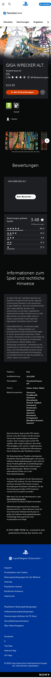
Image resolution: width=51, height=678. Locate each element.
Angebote (38, 22)
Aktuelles (8, 22)
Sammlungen (23, 22)
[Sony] (44, 676)
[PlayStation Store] (13, 13)
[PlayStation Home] (25, 4)
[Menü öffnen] (3, 4)
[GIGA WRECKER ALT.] (21, 141)
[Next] (47, 140)
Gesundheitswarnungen (16, 499)
